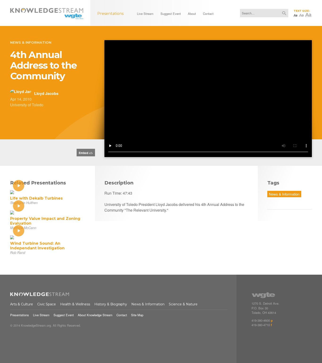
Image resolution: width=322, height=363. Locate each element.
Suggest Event (64, 315)
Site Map (137, 315)
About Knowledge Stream (95, 315)
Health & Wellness (75, 304)
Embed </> (86, 153)
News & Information (30, 42)
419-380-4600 (261, 320)
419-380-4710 (261, 325)
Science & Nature (183, 304)
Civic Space (46, 304)
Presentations (19, 315)
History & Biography (110, 304)
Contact (121, 315)
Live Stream (41, 315)
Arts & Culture (21, 304)
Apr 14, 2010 (21, 99)
